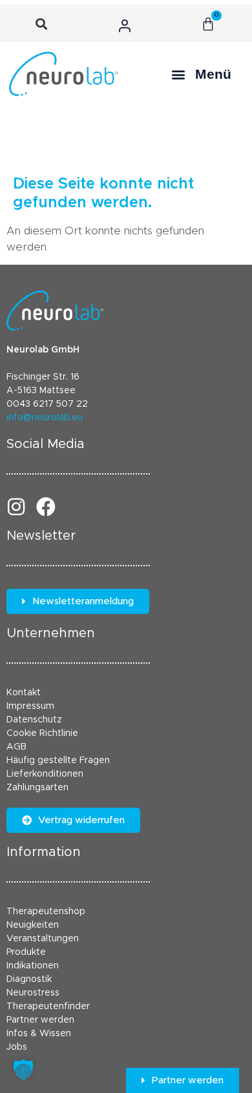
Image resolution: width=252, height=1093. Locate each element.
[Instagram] (16, 506)
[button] (41, 24)
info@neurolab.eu (44, 417)
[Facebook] (46, 506)
